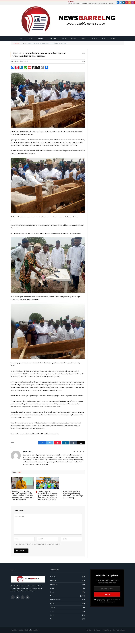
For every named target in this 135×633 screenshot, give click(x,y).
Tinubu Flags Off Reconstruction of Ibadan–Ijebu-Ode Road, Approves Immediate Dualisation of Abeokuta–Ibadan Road (48, 496)
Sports (113, 39)
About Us (89, 630)
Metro (73, 39)
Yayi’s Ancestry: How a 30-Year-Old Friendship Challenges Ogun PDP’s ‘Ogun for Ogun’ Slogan (91, 4)
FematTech (36, 630)
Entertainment (54, 584)
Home (22, 39)
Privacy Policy (105, 602)
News (31, 39)
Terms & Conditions (118, 630)
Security (52, 607)
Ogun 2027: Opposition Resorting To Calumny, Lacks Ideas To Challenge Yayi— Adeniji (73, 495)
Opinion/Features (55, 599)
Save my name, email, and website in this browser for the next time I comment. (38, 544)
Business (41, 39)
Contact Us (97, 630)
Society (94, 39)
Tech (103, 39)
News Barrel (15, 61)
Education (52, 39)
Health (64, 39)
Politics (83, 39)
